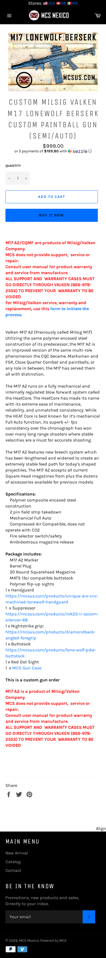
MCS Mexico (29, 940)
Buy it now (51, 215)
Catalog (13, 861)
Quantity (13, 166)
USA (51, 3)
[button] (53, 151)
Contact (13, 870)
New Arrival (16, 853)
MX (74, 3)
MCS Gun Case (26, 667)
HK (63, 3)
